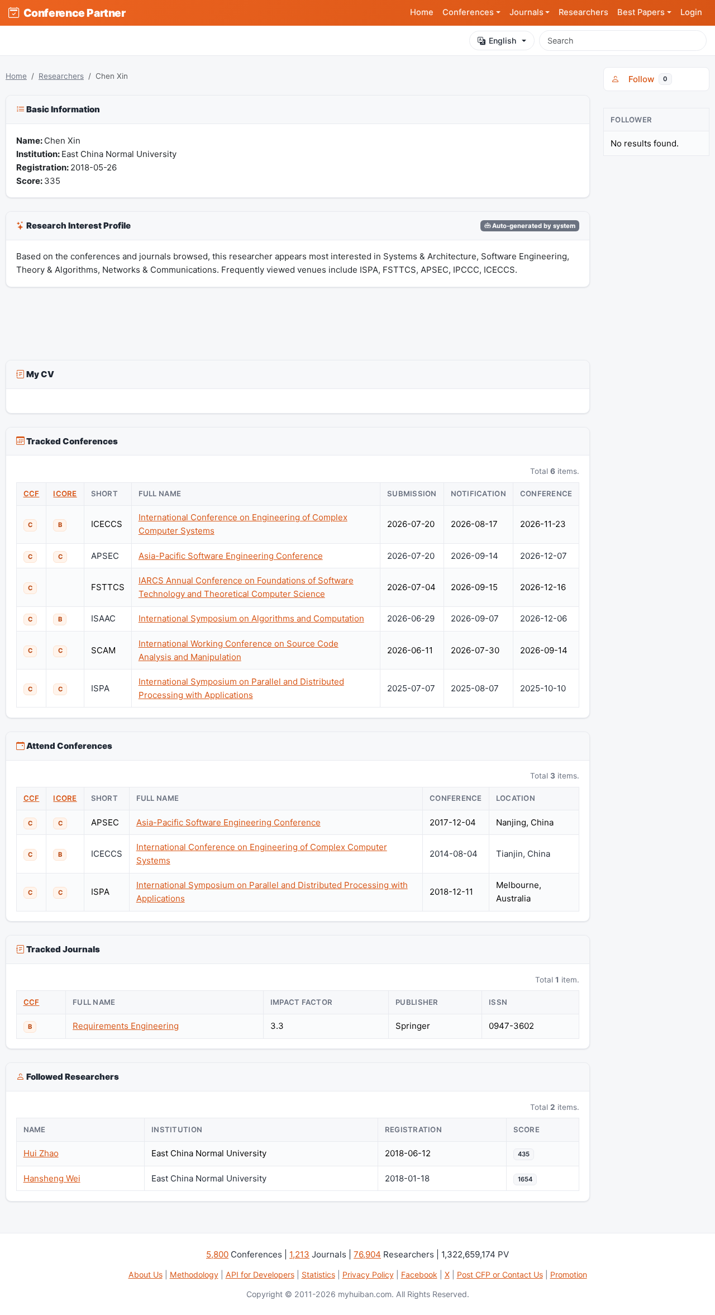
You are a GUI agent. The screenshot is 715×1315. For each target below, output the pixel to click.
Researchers (583, 12)
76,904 (367, 1254)
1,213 (299, 1254)
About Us (145, 1274)
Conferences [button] (468, 12)
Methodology (194, 1274)
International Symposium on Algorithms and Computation (251, 618)
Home (421, 12)
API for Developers (260, 1274)
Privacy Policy (368, 1274)
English (502, 40)
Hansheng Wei (51, 1178)
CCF (31, 493)
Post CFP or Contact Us (500, 1274)
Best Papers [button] (641, 12)
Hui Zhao (41, 1153)
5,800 (217, 1254)
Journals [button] (526, 12)
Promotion (568, 1274)
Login (691, 12)
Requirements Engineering (126, 1025)
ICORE (65, 493)
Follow (646, 79)
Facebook (419, 1274)
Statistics (318, 1274)
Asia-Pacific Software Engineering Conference (231, 555)
